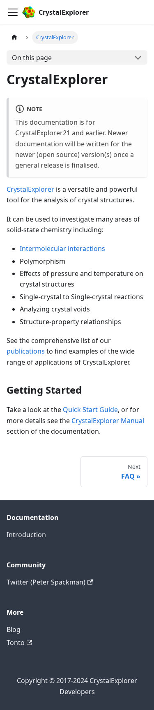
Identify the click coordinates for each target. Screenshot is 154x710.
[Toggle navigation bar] (13, 12)
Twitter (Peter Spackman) (46, 582)
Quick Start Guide (90, 409)
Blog (14, 629)
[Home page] (14, 37)
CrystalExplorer (30, 189)
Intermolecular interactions (62, 248)
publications (26, 351)
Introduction (26, 534)
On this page (32, 57)
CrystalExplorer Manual (107, 420)
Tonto (16, 642)
